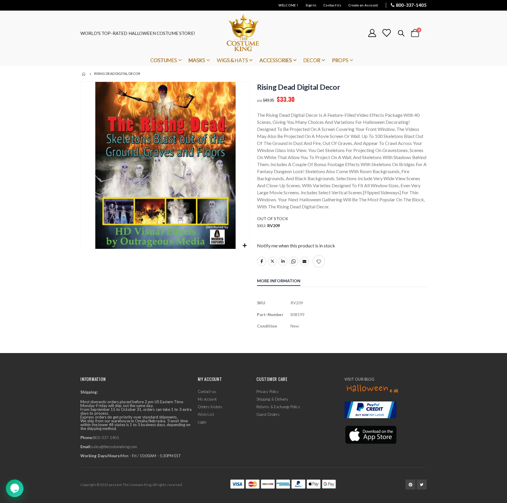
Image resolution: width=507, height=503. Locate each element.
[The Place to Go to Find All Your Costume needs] (253, 33)
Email (304, 261)
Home (84, 74)
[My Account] (372, 33)
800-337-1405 (411, 5)
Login (202, 422)
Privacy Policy (267, 391)
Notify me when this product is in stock (296, 245)
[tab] (283, 281)
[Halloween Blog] (372, 388)
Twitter (272, 261)
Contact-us (207, 391)
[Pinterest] (410, 485)
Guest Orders (268, 414)
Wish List (206, 414)
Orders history (210, 406)
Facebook (261, 261)
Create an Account (363, 5)
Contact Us (332, 5)
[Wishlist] (386, 33)
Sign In (311, 5)
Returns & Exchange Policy (278, 406)
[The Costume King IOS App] (370, 434)
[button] (244, 246)
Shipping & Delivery (272, 399)
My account (207, 399)
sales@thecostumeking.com (114, 446)
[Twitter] (422, 485)
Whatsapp (293, 261)
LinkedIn (283, 261)
